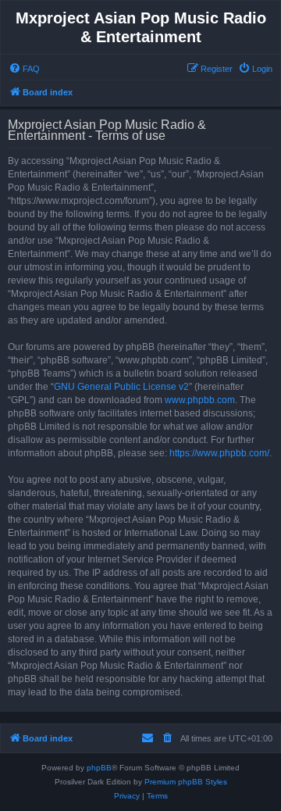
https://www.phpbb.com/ (219, 453)
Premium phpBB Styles (185, 781)
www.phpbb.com (200, 400)
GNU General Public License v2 (121, 386)
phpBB (99, 767)
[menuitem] (24, 68)
